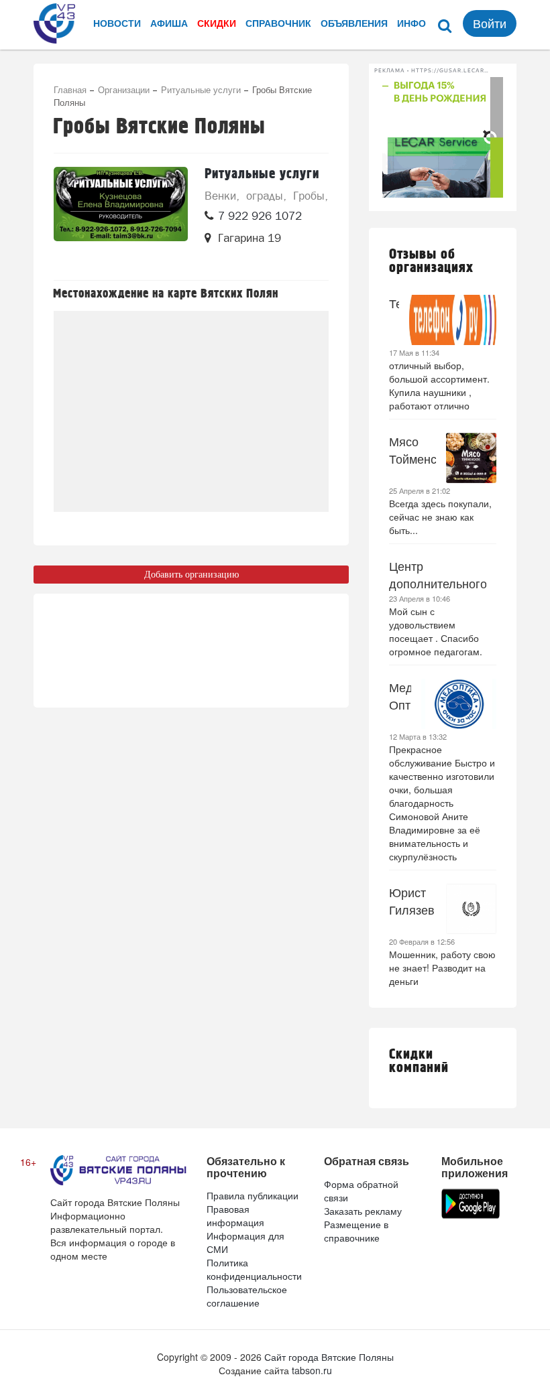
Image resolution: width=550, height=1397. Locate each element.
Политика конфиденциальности (254, 1269)
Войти (489, 22)
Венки (220, 195)
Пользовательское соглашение (247, 1295)
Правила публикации (252, 1195)
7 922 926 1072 (260, 215)
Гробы (309, 195)
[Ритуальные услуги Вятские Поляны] (121, 217)
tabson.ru (312, 1370)
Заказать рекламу (363, 1210)
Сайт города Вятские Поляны (329, 1356)
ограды (264, 195)
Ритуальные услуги (201, 89)
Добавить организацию (191, 575)
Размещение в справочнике (356, 1230)
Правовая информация (235, 1215)
